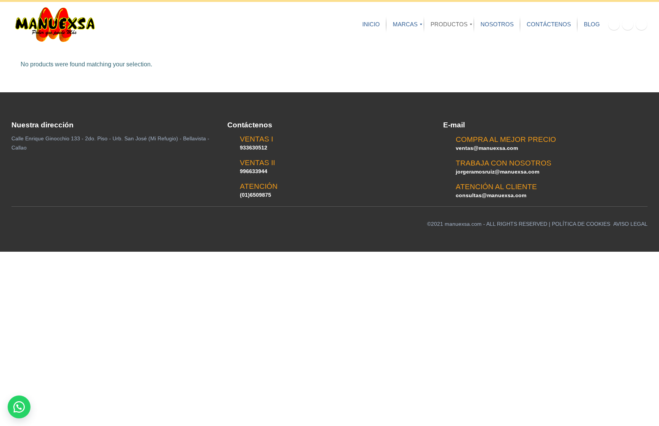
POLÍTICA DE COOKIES (581, 224)
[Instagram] (641, 24)
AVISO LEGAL (630, 224)
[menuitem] (371, 24)
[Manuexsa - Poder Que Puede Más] (54, 24)
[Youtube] (627, 24)
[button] (19, 406)
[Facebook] (614, 24)
